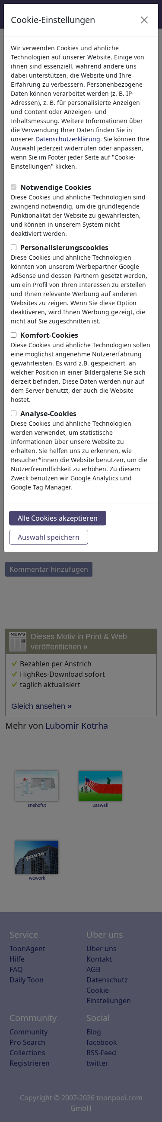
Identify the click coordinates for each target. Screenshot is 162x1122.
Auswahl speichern (48, 537)
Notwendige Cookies (55, 187)
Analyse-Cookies (48, 413)
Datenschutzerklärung (67, 139)
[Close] (144, 20)
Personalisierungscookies (64, 247)
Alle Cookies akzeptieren (58, 518)
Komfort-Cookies (49, 335)
